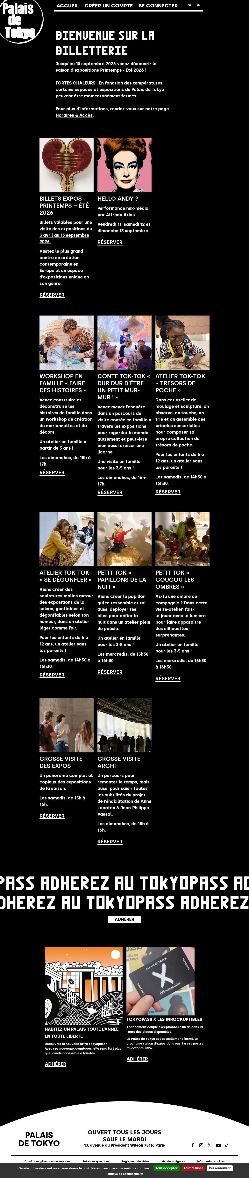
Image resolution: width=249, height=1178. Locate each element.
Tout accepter (166, 1168)
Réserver (52, 295)
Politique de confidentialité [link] (124, 1174)
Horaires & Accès (74, 115)
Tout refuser (193, 1168)
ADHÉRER (55, 1064)
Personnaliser (220, 1168)
